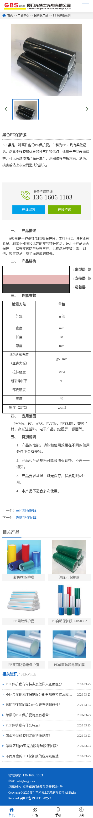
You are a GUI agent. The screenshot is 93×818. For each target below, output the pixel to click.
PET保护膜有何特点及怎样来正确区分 (34, 684)
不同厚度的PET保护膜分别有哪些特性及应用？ (40, 694)
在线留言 (28, 209)
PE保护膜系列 (62, 15)
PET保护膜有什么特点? (23, 725)
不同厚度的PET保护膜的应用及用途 (32, 756)
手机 (58, 815)
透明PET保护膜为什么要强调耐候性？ (34, 705)
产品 (35, 815)
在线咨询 (64, 209)
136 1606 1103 (52, 197)
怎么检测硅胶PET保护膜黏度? (28, 735)
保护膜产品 (41, 15)
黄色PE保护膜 (26, 510)
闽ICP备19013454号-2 (35, 798)
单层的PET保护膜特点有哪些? (28, 715)
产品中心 (23, 15)
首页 (10, 15)
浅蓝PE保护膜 (26, 518)
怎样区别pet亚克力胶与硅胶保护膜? (32, 746)
